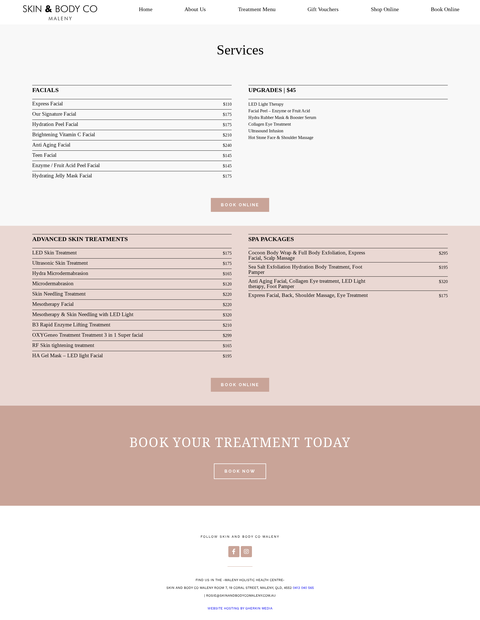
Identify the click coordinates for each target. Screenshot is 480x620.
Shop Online (385, 9)
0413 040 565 (303, 588)
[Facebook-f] (233, 551)
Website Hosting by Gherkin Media (240, 608)
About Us (195, 9)
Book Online (445, 9)
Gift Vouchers (323, 9)
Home (145, 9)
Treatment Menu (257, 9)
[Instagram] (246, 551)
